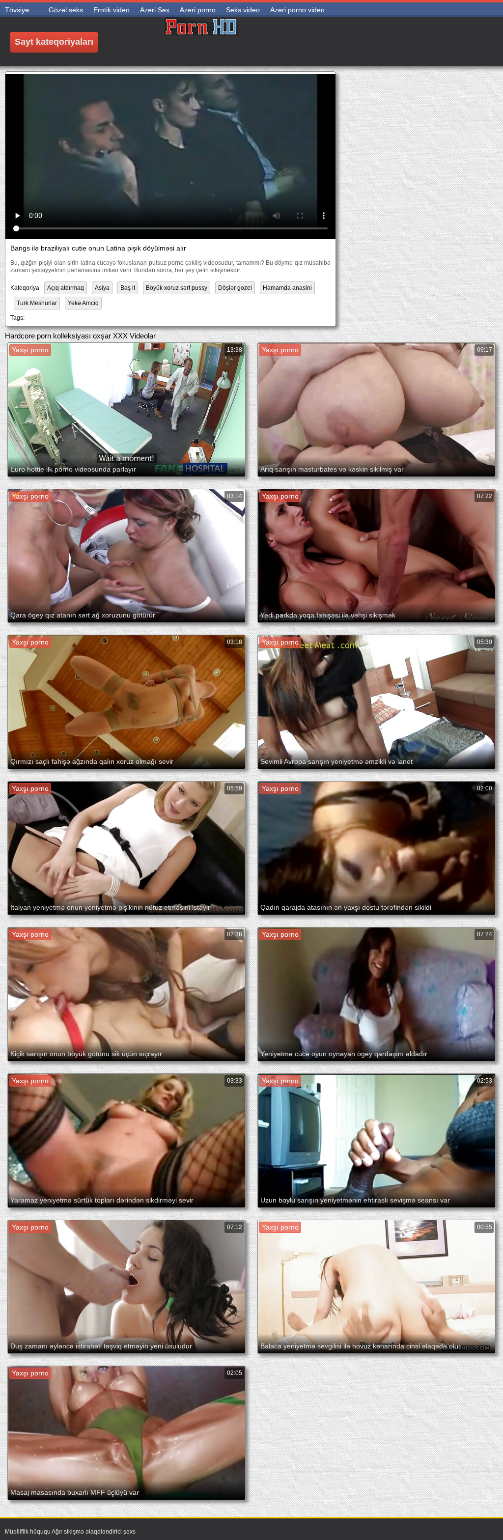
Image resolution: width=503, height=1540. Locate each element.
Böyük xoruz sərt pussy (176, 287)
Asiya (102, 287)
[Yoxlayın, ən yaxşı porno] (201, 41)
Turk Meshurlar (37, 303)
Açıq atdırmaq (65, 287)
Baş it (127, 287)
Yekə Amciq (83, 303)
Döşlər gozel (235, 287)
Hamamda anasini (287, 287)
